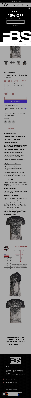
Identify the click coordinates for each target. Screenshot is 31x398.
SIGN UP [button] (15, 25)
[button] (29, 8)
